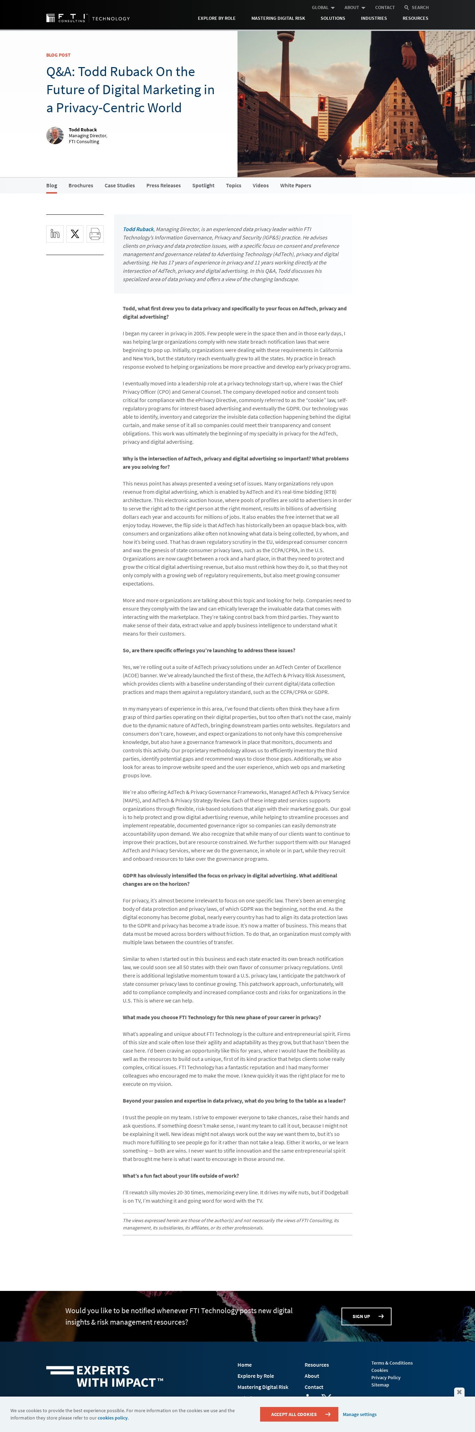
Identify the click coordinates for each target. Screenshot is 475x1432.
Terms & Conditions (392, 1363)
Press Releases (163, 185)
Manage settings (360, 1414)
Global (320, 7)
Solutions (333, 18)
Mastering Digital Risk (278, 18)
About (352, 7)
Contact (385, 7)
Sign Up (361, 1316)
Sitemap (380, 1385)
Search (420, 7)
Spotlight (203, 185)
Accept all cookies (294, 1414)
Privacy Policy (386, 1377)
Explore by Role (217, 18)
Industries (374, 18)
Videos (261, 185)
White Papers (295, 185)
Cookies (379, 1370)
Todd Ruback (138, 229)
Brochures (81, 185)
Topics (233, 185)
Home (245, 1364)
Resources (415, 18)
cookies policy (113, 1418)
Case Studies (120, 185)
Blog (51, 185)
